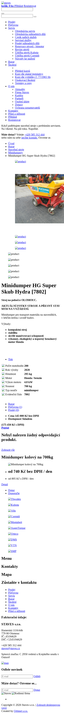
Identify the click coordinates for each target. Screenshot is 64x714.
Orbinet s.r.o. (21, 711)
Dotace (19, 104)
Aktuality (20, 89)
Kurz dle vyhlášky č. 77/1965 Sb (33, 77)
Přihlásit (18, 5)
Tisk (10, 359)
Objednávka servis (25, 31)
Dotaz (11, 490)
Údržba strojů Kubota (26, 52)
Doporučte (14, 493)
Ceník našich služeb (26, 37)
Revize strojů (22, 49)
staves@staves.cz (10, 648)
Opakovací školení (25, 80)
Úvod (11, 143)
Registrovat (30, 5)
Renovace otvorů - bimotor (29, 46)
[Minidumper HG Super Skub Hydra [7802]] (20, 161)
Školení (12, 64)
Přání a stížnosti (16, 113)
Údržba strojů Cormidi (27, 55)
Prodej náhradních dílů (27, 43)
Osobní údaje (22, 101)
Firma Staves (22, 92)
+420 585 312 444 (35, 134)
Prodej (11, 21)
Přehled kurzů (22, 70)
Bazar (11, 61)
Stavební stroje (16, 149)
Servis (11, 28)
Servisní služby (23, 40)
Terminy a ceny (23, 83)
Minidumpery (15, 152)
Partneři (19, 98)
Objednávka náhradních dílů (30, 34)
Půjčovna (13, 24)
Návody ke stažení (25, 58)
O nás (11, 86)
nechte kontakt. (29, 137)
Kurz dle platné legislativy (29, 74)
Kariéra (19, 95)
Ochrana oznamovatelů (27, 107)
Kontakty (13, 110)
